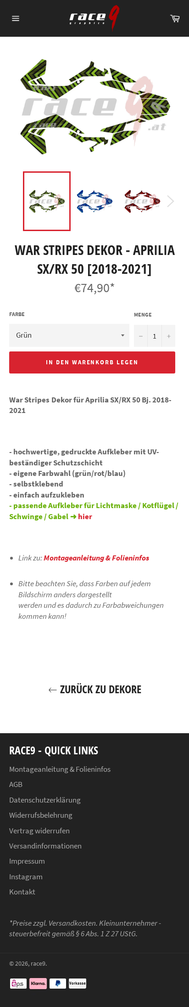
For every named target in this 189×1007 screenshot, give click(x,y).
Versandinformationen (45, 846)
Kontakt (22, 892)
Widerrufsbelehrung (40, 815)
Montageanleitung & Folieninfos (96, 558)
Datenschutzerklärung (45, 800)
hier (85, 516)
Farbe (17, 314)
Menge (143, 314)
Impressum (27, 861)
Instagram (26, 876)
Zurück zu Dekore (99, 688)
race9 (38, 963)
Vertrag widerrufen (39, 831)
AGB (15, 784)
